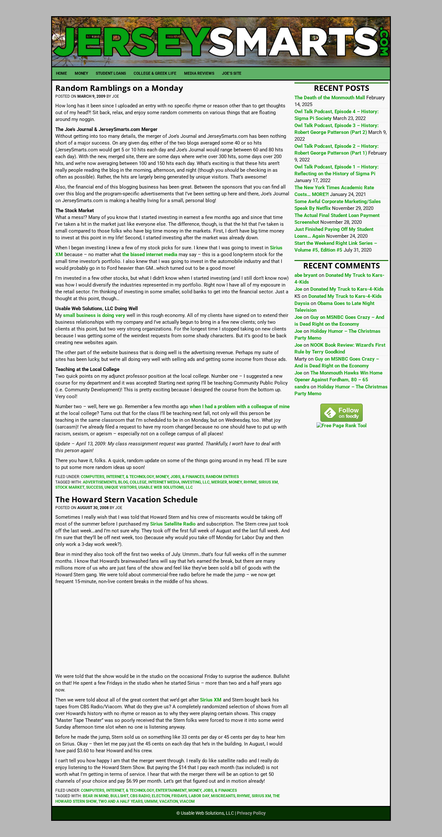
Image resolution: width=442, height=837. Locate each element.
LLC (206, 482)
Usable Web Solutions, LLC (165, 487)
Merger (219, 482)
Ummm (151, 801)
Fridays (179, 796)
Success (94, 487)
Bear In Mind (96, 796)
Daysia (301, 303)
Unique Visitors (121, 487)
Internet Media (164, 482)
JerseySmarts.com (221, 41)
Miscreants (223, 796)
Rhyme (250, 482)
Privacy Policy (251, 813)
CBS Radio (140, 796)
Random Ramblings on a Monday (119, 87)
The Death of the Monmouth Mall (329, 98)
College (138, 482)
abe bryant (305, 275)
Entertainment (171, 790)
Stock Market (69, 487)
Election (161, 796)
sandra (301, 387)
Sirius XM (268, 482)
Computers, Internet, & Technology (117, 476)
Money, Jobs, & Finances (180, 476)
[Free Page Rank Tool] (341, 426)
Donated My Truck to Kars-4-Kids (347, 289)
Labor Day (199, 796)
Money (235, 482)
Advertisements (99, 482)
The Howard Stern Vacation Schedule (126, 499)
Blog (123, 482)
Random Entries (222, 476)
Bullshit (119, 796)
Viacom (187, 801)
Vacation (168, 801)
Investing (191, 482)
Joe (298, 289)
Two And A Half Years (120, 801)
